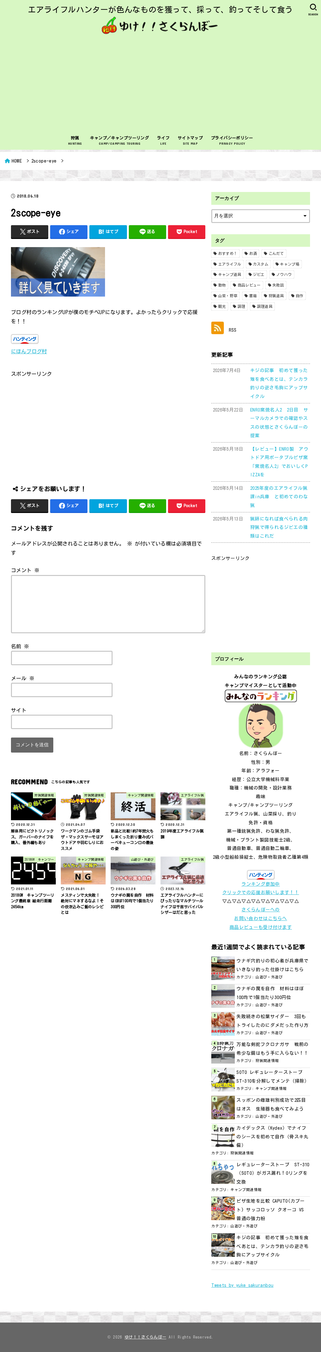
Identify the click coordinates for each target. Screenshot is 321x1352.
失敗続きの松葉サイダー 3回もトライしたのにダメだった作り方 (272, 1021)
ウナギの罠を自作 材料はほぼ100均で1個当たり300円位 (270, 993)
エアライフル (229, 264)
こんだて (276, 253)
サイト (18, 710)
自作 (299, 296)
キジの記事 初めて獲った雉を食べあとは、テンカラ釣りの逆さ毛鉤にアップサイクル (272, 1246)
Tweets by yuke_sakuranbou (242, 1285)
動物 (222, 285)
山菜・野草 (228, 296)
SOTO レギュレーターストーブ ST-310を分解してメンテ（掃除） (272, 1076)
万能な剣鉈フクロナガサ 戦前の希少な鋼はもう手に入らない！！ (272, 1048)
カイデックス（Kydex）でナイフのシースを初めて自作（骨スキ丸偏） (272, 1136)
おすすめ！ (228, 253)
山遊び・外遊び (269, 977)
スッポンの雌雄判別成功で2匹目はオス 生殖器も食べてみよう (271, 1104)
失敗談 (278, 285)
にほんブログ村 (29, 351)
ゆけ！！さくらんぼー (145, 1337)
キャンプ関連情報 (271, 1088)
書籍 (253, 296)
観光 (222, 306)
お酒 (253, 253)
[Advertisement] (160, 84)
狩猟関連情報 (267, 1060)
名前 (20, 646)
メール (22, 678)
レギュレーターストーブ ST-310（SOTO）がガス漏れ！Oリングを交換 (272, 1173)
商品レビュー (249, 285)
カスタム (260, 264)
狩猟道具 (276, 296)
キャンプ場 (289, 264)
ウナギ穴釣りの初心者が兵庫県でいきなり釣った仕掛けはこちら (272, 965)
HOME (17, 160)
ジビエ (259, 274)
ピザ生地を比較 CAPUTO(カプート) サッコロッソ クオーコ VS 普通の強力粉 (270, 1209)
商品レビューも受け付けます (260, 927)
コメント (25, 570)
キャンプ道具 (229, 274)
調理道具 (264, 306)
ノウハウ (284, 274)
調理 (241, 306)
